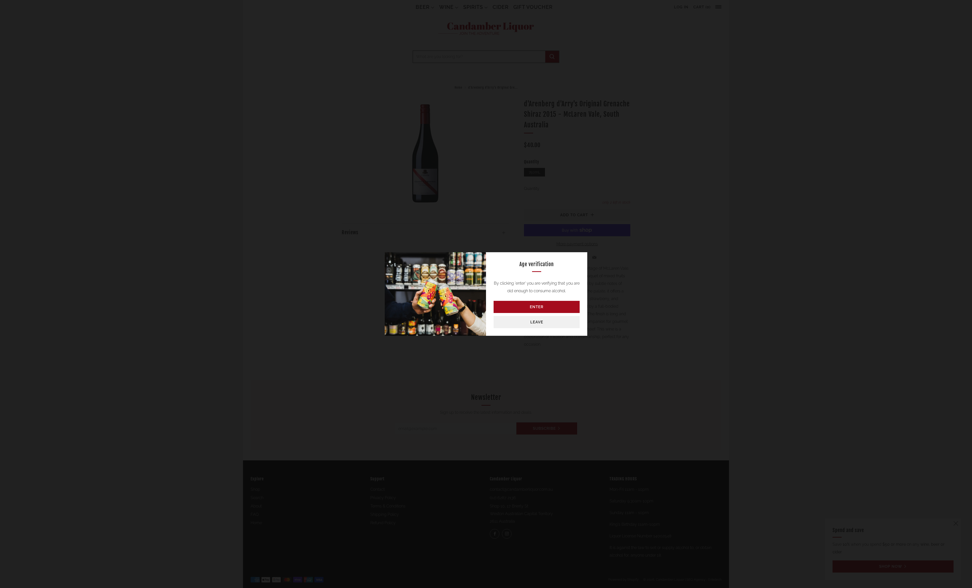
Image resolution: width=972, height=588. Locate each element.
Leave (536, 322)
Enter (536, 307)
